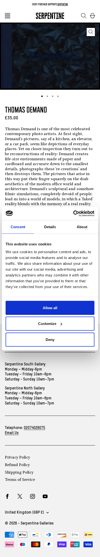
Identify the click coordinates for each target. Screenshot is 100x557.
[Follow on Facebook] (7, 496)
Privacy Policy (17, 458)
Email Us (12, 433)
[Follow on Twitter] (19, 496)
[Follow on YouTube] (45, 496)
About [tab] (82, 227)
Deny (50, 339)
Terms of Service (20, 480)
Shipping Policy (19, 473)
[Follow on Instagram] (32, 496)
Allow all (50, 308)
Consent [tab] (18, 227)
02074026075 (34, 428)
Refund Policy (17, 465)
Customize (47, 324)
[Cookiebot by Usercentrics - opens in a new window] (73, 213)
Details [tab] (50, 227)
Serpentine (62, 4)
